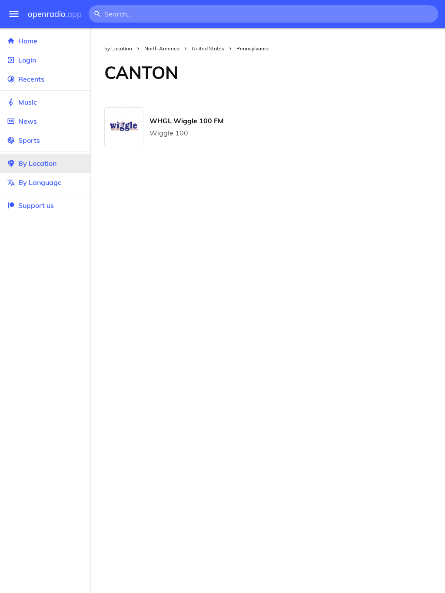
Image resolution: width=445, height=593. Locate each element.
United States (208, 48)
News (27, 121)
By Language (40, 182)
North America (161, 48)
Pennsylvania (252, 48)
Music (27, 102)
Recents (31, 79)
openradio (55, 14)
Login (27, 60)
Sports (29, 140)
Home (27, 40)
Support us (36, 205)
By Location (37, 163)
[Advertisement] (318, 72)
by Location (118, 48)
